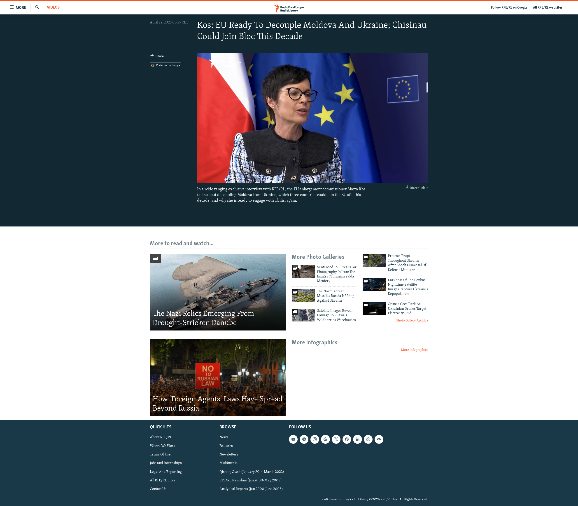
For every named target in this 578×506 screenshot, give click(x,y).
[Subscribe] (379, 439)
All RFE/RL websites (548, 7)
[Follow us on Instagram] (314, 439)
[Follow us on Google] (325, 439)
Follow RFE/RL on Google (509, 7)
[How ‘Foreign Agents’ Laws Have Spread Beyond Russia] (218, 377)
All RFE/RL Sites (162, 480)
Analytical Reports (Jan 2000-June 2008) (251, 489)
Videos (53, 8)
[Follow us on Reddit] (304, 439)
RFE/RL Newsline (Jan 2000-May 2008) (250, 480)
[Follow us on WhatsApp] (368, 439)
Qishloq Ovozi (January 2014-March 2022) (251, 472)
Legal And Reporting (166, 472)
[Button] (157, 57)
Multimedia (228, 463)
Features (226, 446)
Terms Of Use (160, 454)
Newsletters (228, 454)
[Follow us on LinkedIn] (357, 439)
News (223, 437)
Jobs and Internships (166, 463)
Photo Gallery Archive (412, 320)
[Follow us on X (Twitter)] (336, 439)
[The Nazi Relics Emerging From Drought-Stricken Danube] (218, 292)
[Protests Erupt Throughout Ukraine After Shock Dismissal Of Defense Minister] (374, 260)
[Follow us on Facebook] (347, 439)
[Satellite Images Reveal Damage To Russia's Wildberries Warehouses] (303, 315)
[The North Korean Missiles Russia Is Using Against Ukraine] (303, 295)
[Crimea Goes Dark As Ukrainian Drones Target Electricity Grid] (374, 308)
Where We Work (162, 446)
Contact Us (158, 489)
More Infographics (414, 350)
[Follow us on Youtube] (293, 439)
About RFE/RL (161, 437)
